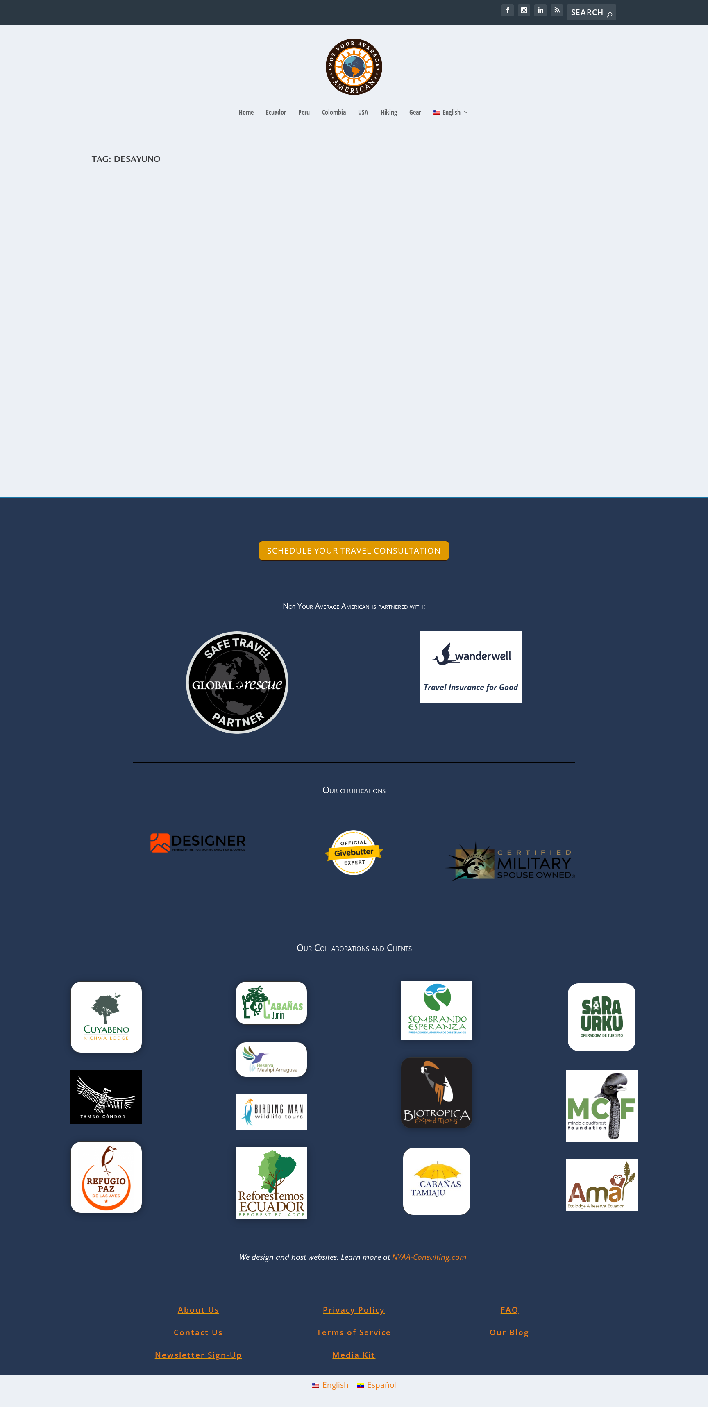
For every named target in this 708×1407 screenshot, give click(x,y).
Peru (304, 113)
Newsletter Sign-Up (198, 1355)
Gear (415, 113)
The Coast (245, 426)
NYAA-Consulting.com (430, 1257)
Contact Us (198, 1332)
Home (246, 113)
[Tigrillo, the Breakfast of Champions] (276, 291)
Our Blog (509, 1332)
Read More (129, 459)
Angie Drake (121, 426)
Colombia (334, 113)
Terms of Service (354, 1332)
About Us (198, 1310)
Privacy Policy (354, 1310)
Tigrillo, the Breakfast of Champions (190, 413)
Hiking (389, 113)
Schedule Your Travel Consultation (354, 550)
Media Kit (353, 1355)
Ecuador (276, 113)
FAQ (510, 1310)
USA (363, 113)
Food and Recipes (211, 426)
